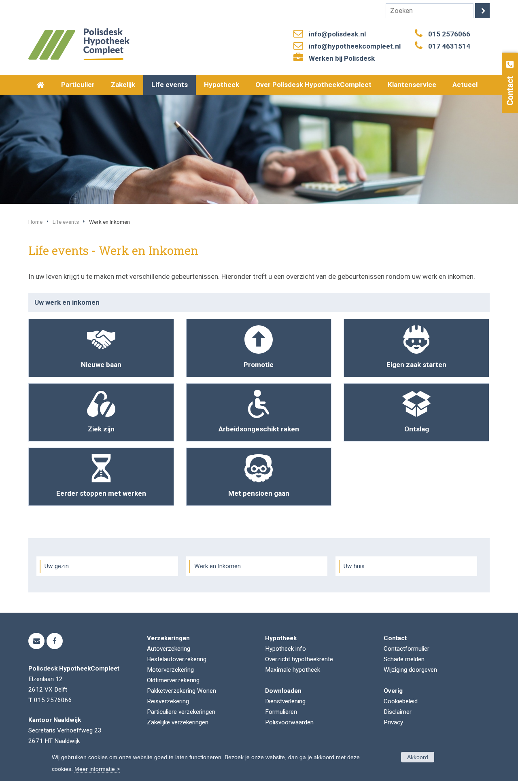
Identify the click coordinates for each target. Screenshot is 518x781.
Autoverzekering (168, 648)
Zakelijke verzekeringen (177, 722)
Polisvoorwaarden (289, 722)
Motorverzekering (170, 669)
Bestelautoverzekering (176, 659)
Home (35, 222)
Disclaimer (398, 711)
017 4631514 (449, 46)
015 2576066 (449, 34)
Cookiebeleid (401, 701)
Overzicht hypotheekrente (299, 659)
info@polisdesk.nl (337, 34)
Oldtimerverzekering (173, 680)
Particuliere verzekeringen (181, 711)
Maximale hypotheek (292, 669)
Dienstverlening (285, 701)
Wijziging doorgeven (410, 669)
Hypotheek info (285, 648)
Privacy (393, 722)
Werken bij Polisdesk (342, 58)
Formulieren (281, 711)
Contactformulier (406, 648)
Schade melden (404, 659)
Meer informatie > (97, 769)
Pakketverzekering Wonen (181, 690)
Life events (66, 222)
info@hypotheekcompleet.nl (355, 46)
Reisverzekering (168, 701)
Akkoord (417, 757)
